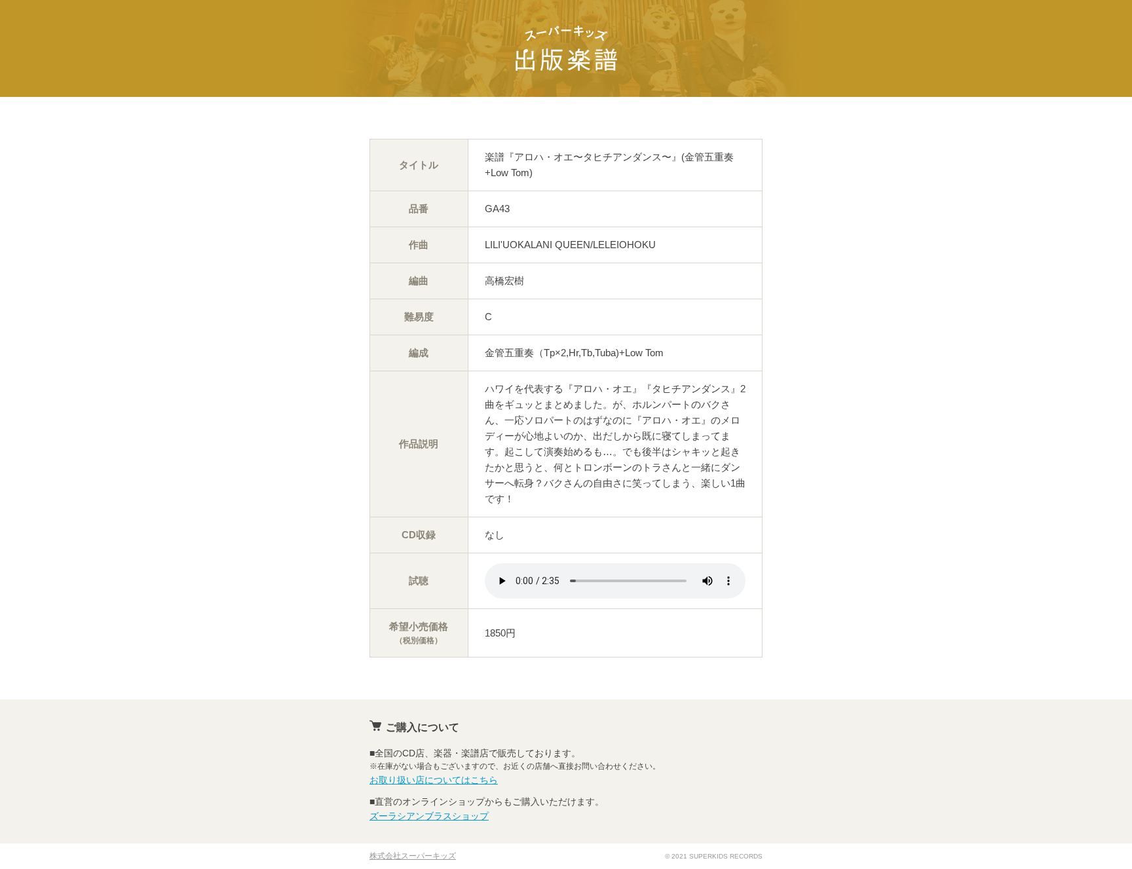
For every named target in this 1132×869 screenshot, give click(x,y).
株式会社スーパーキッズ (412, 855)
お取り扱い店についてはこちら (433, 780)
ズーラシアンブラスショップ (429, 816)
